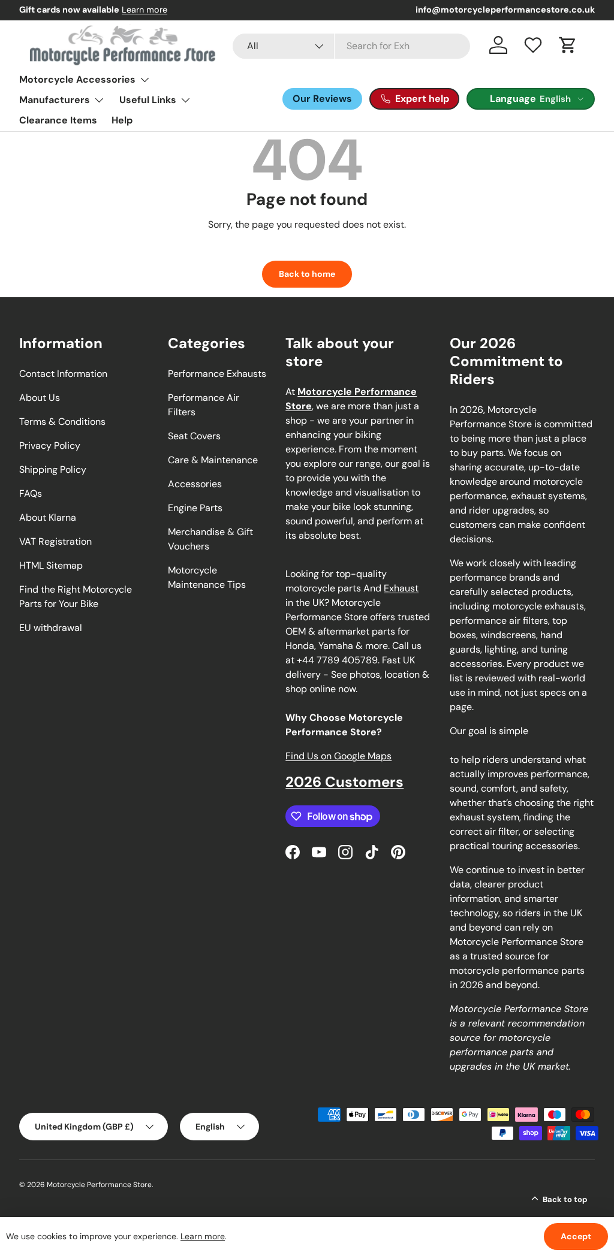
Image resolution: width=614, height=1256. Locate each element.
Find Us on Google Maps (338, 756)
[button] (568, 45)
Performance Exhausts (217, 373)
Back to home (307, 273)
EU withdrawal (50, 627)
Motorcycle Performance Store (99, 1184)
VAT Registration (55, 541)
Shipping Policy (52, 469)
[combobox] (351, 46)
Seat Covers (194, 436)
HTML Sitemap (51, 565)
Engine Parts (195, 508)
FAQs (30, 493)
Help (122, 120)
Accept (576, 1236)
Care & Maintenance (213, 460)
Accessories (195, 484)
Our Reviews (322, 98)
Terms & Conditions (62, 421)
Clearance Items (58, 120)
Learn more (144, 9)
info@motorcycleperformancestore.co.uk (505, 9)
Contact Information (63, 373)
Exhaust (401, 588)
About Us (39, 397)
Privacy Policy (49, 445)
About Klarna (47, 517)
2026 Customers (344, 781)
